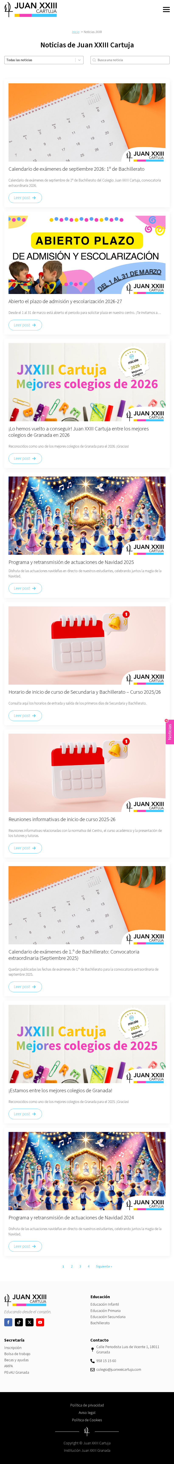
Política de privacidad (87, 1405)
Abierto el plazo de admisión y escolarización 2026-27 (65, 301)
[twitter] (29, 1322)
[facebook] (8, 1322)
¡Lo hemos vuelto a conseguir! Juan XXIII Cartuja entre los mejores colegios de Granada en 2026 (78, 432)
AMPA (8, 1366)
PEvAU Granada (16, 1372)
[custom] (19, 1322)
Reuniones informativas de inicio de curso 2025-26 (62, 819)
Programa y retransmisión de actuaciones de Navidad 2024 (71, 1217)
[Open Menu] (166, 9)
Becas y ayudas (16, 1360)
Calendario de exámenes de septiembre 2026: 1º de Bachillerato (76, 169)
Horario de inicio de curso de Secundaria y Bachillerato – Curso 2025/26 (84, 692)
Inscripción (12, 1347)
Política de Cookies (87, 1420)
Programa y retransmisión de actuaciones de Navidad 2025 (71, 562)
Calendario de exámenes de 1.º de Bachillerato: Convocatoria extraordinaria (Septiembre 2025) (73, 955)
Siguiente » (104, 1266)
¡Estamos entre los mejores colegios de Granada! (60, 1090)
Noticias (169, 730)
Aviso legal (87, 1412)
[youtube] (40, 1322)
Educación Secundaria (107, 1317)
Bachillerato (100, 1323)
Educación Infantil (104, 1304)
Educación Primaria (105, 1310)
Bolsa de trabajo (17, 1354)
